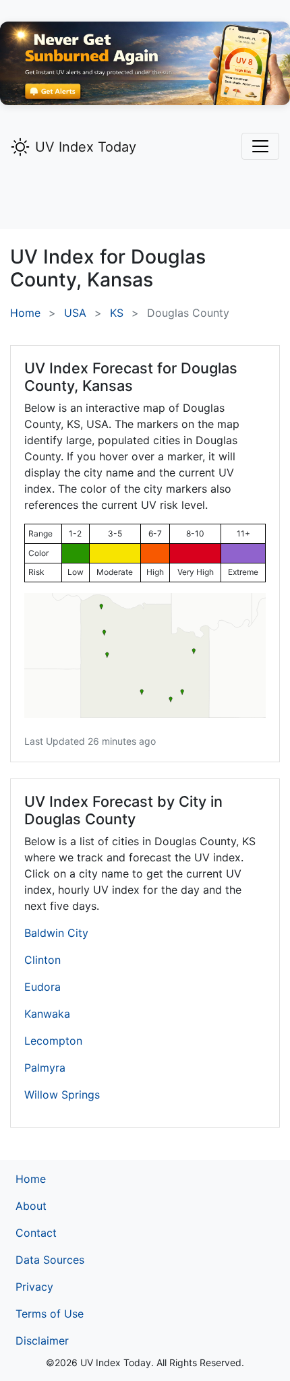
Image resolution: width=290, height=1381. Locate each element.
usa (75, 312)
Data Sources (50, 1259)
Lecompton (53, 1040)
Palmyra (44, 1067)
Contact (36, 1232)
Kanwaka (47, 1013)
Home (25, 312)
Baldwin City (56, 933)
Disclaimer (42, 1340)
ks (116, 312)
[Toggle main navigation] (260, 146)
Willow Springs (62, 1094)
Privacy (34, 1286)
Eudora (42, 986)
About (31, 1206)
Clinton (42, 959)
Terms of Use (50, 1313)
